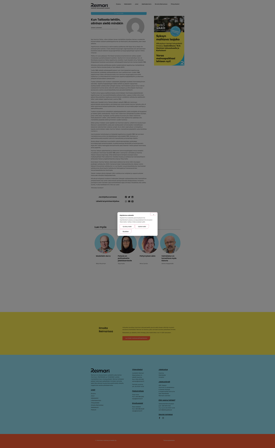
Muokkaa (126, 231)
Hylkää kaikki (142, 226)
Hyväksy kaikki (127, 226)
